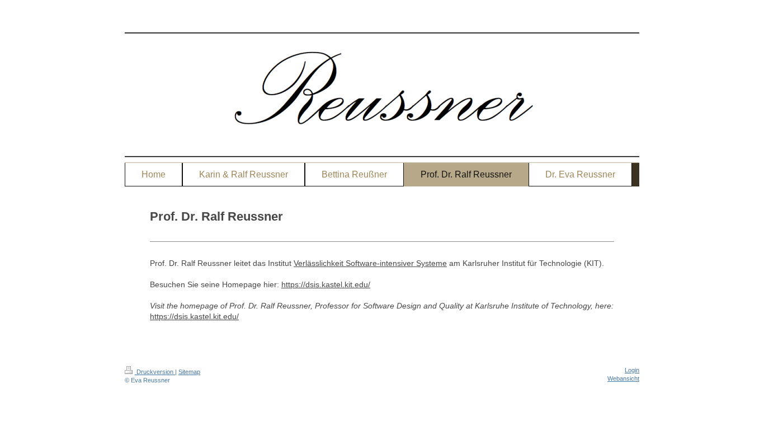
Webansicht (623, 378)
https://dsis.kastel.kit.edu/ (325, 284)
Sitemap (189, 371)
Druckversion (155, 371)
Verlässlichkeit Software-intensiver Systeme (370, 263)
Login (632, 370)
